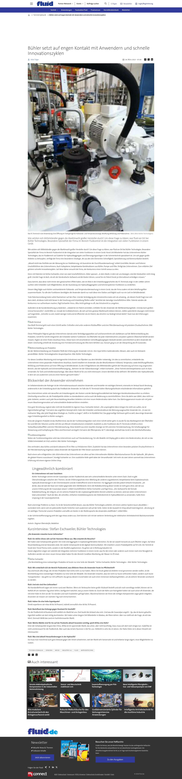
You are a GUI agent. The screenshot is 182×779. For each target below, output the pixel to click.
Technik (53, 10)
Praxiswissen (95, 10)
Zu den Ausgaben (115, 759)
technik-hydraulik (36, 650)
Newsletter (127, 4)
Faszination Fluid (81, 10)
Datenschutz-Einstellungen (95, 774)
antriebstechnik (87, 650)
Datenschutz (62, 774)
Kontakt (107, 774)
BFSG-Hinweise (80, 774)
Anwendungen (66, 10)
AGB (55, 774)
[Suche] (105, 4)
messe (57, 650)
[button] (32, 704)
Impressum (70, 774)
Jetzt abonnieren (42, 757)
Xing (46, 767)
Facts (112, 774)
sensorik (49, 650)
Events (79, 4)
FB (50, 767)
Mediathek (126, 10)
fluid (76, 650)
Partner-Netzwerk (64, 4)
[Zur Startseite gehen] (45, 4)
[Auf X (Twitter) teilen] (149, 59)
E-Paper (114, 4)
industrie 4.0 (67, 650)
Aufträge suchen (93, 4)
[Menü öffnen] (31, 4)
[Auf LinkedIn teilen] (152, 59)
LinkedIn (53, 767)
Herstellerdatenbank (111, 10)
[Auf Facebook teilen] (145, 59)
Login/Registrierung (145, 4)
